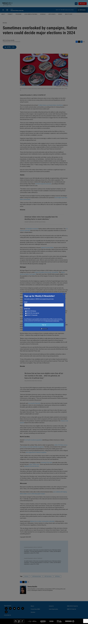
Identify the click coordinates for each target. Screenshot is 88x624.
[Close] (64, 294)
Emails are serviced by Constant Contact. (52, 320)
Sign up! (44, 325)
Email (25, 302)
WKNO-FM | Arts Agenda (33, 313)
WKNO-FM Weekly (31, 311)
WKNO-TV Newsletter (32, 315)
